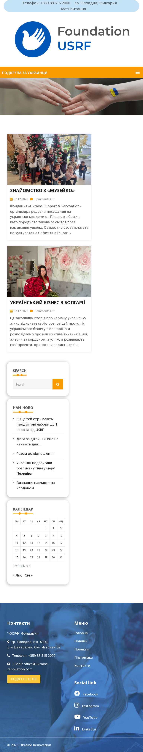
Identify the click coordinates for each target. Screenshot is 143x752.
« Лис (17, 575)
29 (46, 557)
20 (31, 550)
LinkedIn (88, 729)
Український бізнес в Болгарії (47, 302)
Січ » (29, 575)
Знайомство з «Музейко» (42, 190)
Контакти (82, 665)
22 (46, 550)
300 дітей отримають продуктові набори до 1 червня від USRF (37, 424)
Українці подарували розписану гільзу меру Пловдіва (36, 468)
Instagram (90, 706)
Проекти (81, 649)
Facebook (90, 694)
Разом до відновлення (35, 453)
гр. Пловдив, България (96, 2)
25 (16, 557)
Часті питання (73, 8)
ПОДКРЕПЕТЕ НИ (24, 679)
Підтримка (83, 657)
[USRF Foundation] (71, 39)
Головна (81, 633)
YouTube (89, 717)
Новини (81, 641)
